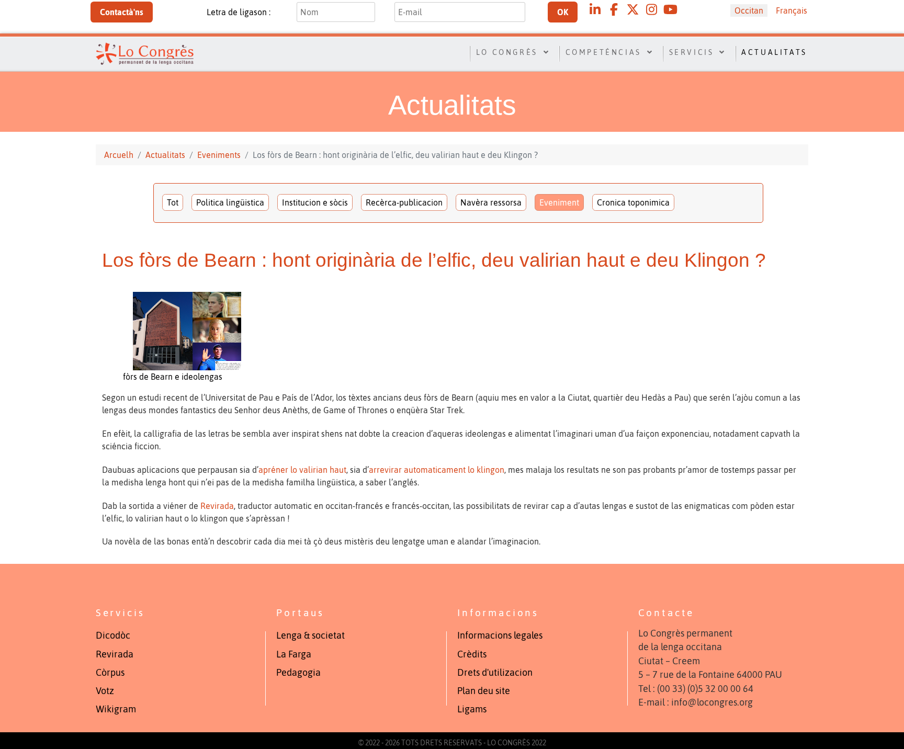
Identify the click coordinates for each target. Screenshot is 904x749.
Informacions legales (500, 635)
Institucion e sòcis (315, 202)
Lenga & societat (310, 635)
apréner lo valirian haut (302, 469)
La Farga (293, 654)
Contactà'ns (121, 12)
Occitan (748, 10)
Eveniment (559, 202)
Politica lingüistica (230, 202)
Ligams (472, 709)
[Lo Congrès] (145, 52)
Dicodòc (113, 635)
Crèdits (472, 654)
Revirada (217, 505)
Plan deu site (483, 691)
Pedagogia (298, 672)
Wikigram (116, 709)
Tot (172, 202)
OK (562, 12)
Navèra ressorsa (491, 202)
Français (791, 10)
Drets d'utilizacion (495, 672)
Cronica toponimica (633, 202)
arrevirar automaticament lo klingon (436, 469)
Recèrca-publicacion (404, 202)
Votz (105, 691)
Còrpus (110, 672)
